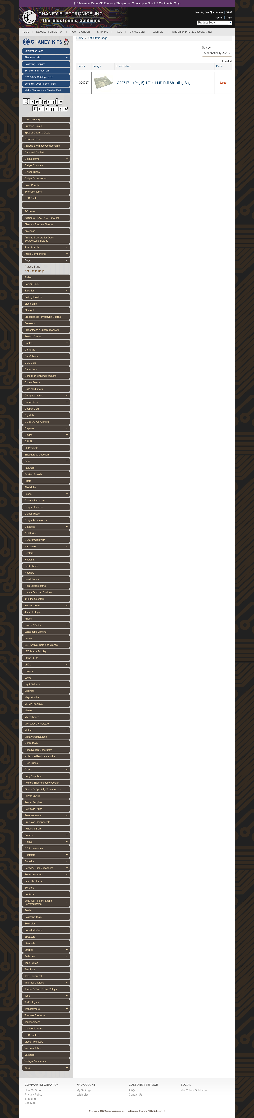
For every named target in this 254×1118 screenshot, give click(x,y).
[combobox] (212, 23)
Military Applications (36, 736)
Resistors (47, 855)
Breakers (30, 323)
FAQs (119, 31)
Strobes (47, 950)
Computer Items (47, 396)
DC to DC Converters (37, 421)
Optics (47, 770)
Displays (47, 429)
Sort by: (206, 47)
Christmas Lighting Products (41, 375)
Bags (47, 261)
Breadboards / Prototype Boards (43, 316)
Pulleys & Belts (33, 828)
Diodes (47, 435)
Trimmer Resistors (35, 1015)
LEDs (47, 665)
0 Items (219, 12)
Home (25, 31)
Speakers (30, 936)
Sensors (29, 887)
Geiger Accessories (36, 178)
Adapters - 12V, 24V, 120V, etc (42, 217)
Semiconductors (47, 875)
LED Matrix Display (35, 651)
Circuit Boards (33, 382)
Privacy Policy (33, 1094)
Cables (47, 344)
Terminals (30, 969)
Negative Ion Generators (38, 749)
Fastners (30, 467)
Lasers (28, 638)
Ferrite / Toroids (33, 474)
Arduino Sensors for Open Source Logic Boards (39, 239)
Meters (28, 710)
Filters (28, 480)
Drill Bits (29, 441)
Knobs (28, 618)
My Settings (84, 1090)
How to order (80, 31)
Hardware (47, 547)
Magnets (29, 690)
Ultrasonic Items (34, 1028)
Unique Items (47, 159)
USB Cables (32, 198)
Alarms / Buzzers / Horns (39, 224)
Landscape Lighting (35, 631)
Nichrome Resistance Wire (40, 756)
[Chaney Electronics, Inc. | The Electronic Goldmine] (78, 17)
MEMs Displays (34, 703)
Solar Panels (32, 185)
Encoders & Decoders (37, 454)
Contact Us (135, 1094)
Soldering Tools (33, 916)
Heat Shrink (31, 566)
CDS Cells (30, 362)
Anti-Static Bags (34, 271)
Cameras (30, 349)
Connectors (47, 403)
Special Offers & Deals (37, 132)
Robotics (47, 862)
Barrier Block (32, 283)
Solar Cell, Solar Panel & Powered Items (47, 902)
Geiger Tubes (32, 171)
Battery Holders (33, 297)
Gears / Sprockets (35, 500)
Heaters (29, 552)
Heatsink (30, 559)
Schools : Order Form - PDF (41, 83)
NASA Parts (31, 743)
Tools (47, 996)
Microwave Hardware (37, 723)
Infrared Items (47, 606)
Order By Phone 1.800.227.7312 (192, 31)
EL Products (31, 448)
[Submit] (230, 23)
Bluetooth (30, 310)
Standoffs (30, 943)
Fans (47, 462)
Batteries (47, 291)
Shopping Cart (202, 12)
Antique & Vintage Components (42, 145)
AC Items (30, 211)
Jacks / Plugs (47, 613)
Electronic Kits (47, 58)
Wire (47, 1068)
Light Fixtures (32, 684)
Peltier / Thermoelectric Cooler (42, 782)
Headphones (32, 579)
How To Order (33, 1090)
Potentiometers (47, 816)
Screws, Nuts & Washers (47, 868)
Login (229, 17)
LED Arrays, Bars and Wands (41, 644)
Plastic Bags (32, 266)
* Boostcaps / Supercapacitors (42, 329)
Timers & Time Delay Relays (41, 989)
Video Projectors (34, 1041)
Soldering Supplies (35, 64)
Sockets (29, 894)
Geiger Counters (34, 165)
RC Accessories (34, 848)
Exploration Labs (34, 50)
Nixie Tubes (31, 762)
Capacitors (47, 370)
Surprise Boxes (33, 125)
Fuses (47, 494)
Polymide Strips (33, 808)
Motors (47, 731)
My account (137, 31)
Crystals (47, 416)
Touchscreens (32, 1021)
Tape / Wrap (31, 962)
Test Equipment (33, 976)
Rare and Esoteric (35, 152)
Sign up (218, 17)
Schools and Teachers (37, 70)
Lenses (29, 671)
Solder (28, 910)
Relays (47, 842)
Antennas (30, 230)
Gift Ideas (47, 527)
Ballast (28, 277)
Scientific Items (33, 191)
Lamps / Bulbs (47, 626)
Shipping (103, 31)
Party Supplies (33, 776)
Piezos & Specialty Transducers (47, 790)
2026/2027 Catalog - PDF (39, 77)
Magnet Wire (32, 697)
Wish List (159, 31)
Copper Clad (32, 408)
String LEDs (31, 657)
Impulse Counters (35, 598)
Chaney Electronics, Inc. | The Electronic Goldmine (125, 1111)
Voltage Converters (35, 1061)
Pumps (47, 836)
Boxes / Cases (33, 336)
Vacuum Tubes (33, 1048)
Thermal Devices (47, 983)
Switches (47, 957)
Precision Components (37, 821)
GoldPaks (30, 533)
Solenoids (30, 923)
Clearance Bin (32, 139)
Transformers (47, 1009)
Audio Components (47, 254)
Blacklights (31, 303)
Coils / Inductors (34, 388)
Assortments (47, 248)
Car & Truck (31, 356)
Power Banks (32, 795)
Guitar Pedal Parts (35, 539)
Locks (28, 677)
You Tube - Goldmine (194, 1090)
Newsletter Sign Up (49, 31)
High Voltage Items (35, 585)
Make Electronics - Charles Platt (43, 90)
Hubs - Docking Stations (38, 592)
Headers (29, 572)
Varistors (30, 1054)
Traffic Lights (32, 1002)
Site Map (30, 1102)
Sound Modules (33, 930)
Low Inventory (32, 119)
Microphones (32, 717)
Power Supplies (33, 802)
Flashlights (31, 487)
